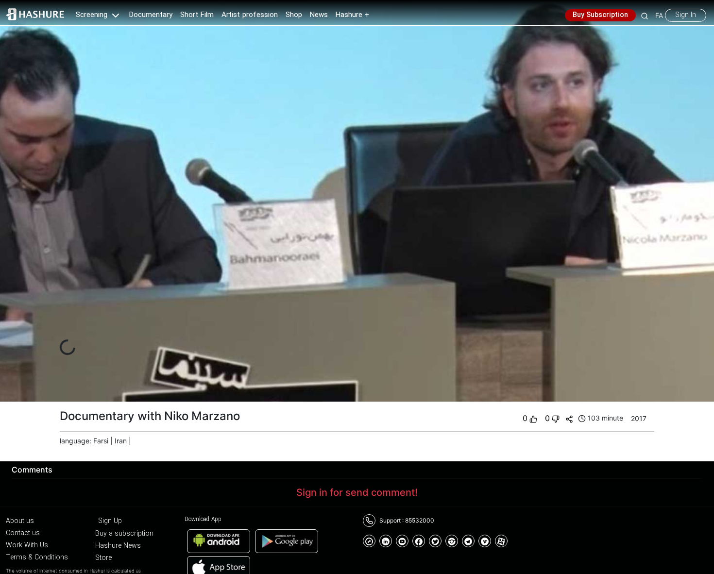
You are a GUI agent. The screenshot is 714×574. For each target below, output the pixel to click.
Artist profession (249, 15)
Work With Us (27, 545)
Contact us (23, 533)
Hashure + (352, 15)
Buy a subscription (124, 533)
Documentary (150, 15)
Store (103, 558)
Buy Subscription (600, 15)
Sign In (685, 15)
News (319, 15)
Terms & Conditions (37, 557)
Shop (294, 15)
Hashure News (118, 545)
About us (20, 521)
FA (659, 15)
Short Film (197, 15)
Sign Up (110, 521)
